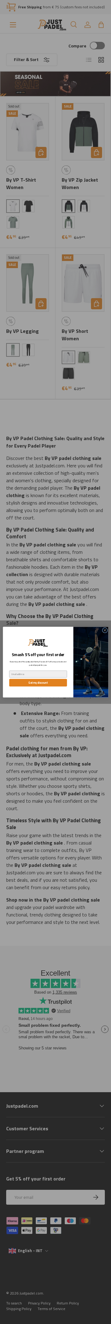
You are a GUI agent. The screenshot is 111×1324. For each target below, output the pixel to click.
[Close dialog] (104, 630)
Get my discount (37, 682)
